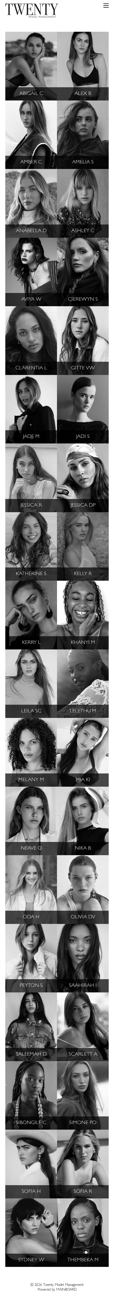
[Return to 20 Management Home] (31, 11)
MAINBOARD (66, 1290)
